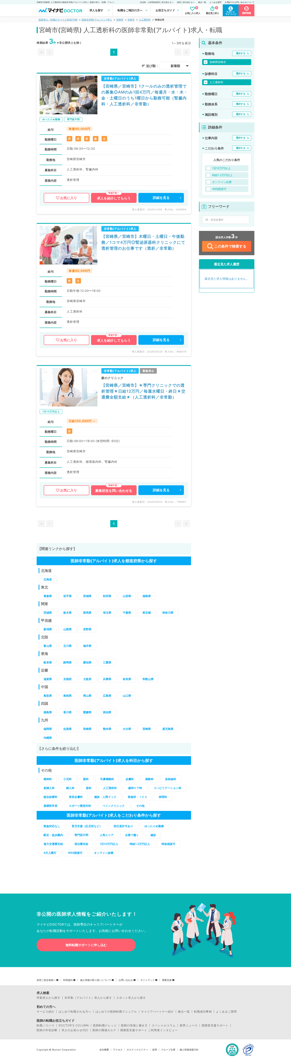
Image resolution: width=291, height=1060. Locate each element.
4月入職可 (50, 852)
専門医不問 (81, 835)
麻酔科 (149, 779)
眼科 (86, 779)
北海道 (48, 579)
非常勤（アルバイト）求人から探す (88, 997)
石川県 (67, 645)
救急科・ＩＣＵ (137, 796)
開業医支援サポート (215, 1025)
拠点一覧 (202, 2)
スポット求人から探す (131, 997)
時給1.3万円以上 (140, 844)
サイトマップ (147, 980)
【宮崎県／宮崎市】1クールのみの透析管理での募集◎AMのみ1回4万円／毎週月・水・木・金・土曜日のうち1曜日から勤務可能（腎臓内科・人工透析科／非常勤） (144, 95)
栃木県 (67, 612)
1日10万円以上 (109, 844)
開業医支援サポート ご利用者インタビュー (149, 1030)
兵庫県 (107, 679)
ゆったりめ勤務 (154, 826)
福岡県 (48, 728)
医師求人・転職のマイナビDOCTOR (58, 19)
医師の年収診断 (47, 1030)
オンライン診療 (103, 852)
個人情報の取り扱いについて (95, 980)
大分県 (127, 728)
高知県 (107, 712)
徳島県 (48, 712)
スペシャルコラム (164, 1025)
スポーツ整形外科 (80, 805)
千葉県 (127, 612)
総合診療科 (50, 796)
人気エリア (107, 835)
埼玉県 (107, 612)
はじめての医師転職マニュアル (116, 1011)
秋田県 (107, 596)
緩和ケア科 (135, 788)
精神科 (48, 779)
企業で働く (132, 835)
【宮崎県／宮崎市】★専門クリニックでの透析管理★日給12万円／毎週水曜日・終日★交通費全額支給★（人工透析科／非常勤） (143, 391)
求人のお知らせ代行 (75, 1030)
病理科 (163, 796)
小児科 (67, 779)
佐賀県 (67, 728)
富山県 (48, 645)
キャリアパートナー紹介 (157, 1011)
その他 (140, 805)
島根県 (67, 695)
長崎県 (87, 728)
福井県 (87, 645)
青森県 (48, 596)
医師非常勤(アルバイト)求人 (97, 19)
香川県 (67, 712)
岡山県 (87, 695)
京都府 (67, 679)
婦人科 (70, 788)
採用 (154, 1050)
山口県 (127, 695)
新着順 (175, 66)
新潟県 (48, 629)
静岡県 (67, 662)
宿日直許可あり (123, 826)
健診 (153, 835)
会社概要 (104, 1050)
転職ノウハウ (45, 1025)
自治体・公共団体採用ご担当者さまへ (157, 2)
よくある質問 (215, 2)
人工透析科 (145, 19)
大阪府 (87, 679)
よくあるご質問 (226, 1011)
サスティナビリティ (137, 1050)
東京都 (147, 612)
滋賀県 (48, 679)
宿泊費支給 (81, 844)
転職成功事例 (203, 1011)
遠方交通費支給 (53, 844)
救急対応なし (52, 826)
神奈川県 (167, 612)
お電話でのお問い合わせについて (239, 2)
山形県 (127, 596)
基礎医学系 (50, 805)
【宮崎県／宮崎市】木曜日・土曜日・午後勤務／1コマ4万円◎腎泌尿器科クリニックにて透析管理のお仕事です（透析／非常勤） (143, 242)
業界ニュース (189, 1025)
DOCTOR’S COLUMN (74, 1025)
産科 (88, 788)
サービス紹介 (45, 1011)
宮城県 (87, 596)
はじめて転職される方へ (75, 1011)
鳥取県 (48, 695)
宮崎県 (119, 19)
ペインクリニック (114, 805)
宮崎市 (131, 19)
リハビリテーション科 (167, 788)
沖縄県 (48, 737)
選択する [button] (240, 53)
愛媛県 (87, 712)
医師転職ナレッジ (105, 1025)
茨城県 (48, 612)
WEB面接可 (75, 852)
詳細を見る (161, 198)
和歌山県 (148, 679)
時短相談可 (168, 844)
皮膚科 (130, 779)
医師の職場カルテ (104, 1030)
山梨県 (67, 629)
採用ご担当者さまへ (186, 2)
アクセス (118, 1050)
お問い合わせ (126, 980)
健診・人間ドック (105, 796)
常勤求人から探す (48, 997)
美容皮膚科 (76, 796)
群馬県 (87, 612)
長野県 (87, 629)
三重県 (107, 662)
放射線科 (170, 779)
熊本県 (107, 728)
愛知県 (87, 662)
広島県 (107, 695)
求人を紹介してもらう (114, 198)
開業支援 (167, 980)
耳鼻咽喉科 (107, 779)
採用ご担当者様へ (46, 980)
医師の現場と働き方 (134, 1025)
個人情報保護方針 (189, 1050)
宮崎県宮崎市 (217, 62)
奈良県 (127, 679)
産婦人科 (49, 788)
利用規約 (68, 980)
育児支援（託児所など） (87, 826)
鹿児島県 (167, 728)
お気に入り (68, 198)
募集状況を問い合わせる (113, 491)
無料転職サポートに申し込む (86, 945)
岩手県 (67, 596)
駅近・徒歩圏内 (53, 835)
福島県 (147, 596)
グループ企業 (168, 1050)
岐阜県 (48, 662)
